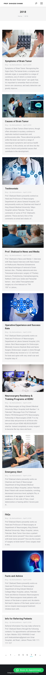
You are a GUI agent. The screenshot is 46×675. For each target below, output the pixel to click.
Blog (6, 65)
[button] (28, 670)
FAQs (7, 514)
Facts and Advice (14, 576)
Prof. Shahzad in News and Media (22, 251)
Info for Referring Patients (18, 618)
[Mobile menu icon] (41, 3)
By (16, 65)
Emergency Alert (13, 472)
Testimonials (11, 188)
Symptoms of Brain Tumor (18, 61)
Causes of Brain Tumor (17, 121)
